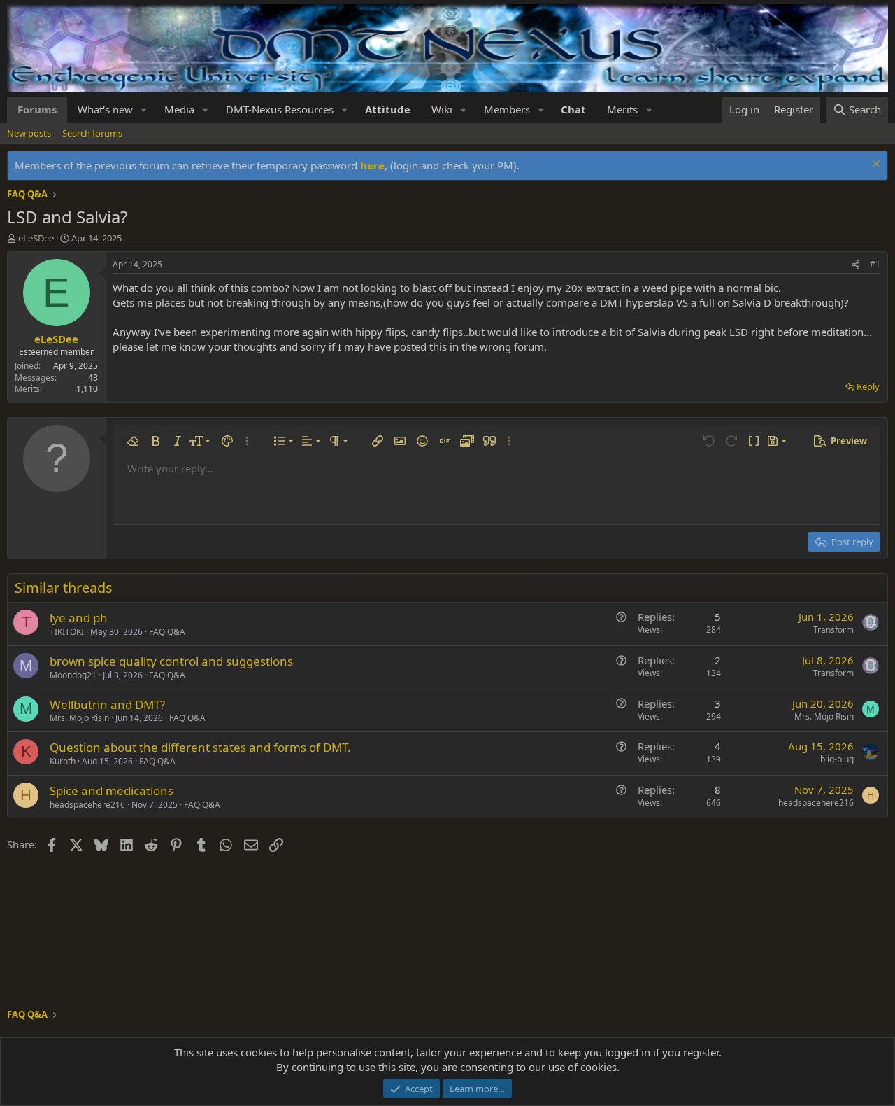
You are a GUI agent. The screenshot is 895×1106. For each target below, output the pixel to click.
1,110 (87, 389)
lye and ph (79, 618)
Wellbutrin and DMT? (107, 704)
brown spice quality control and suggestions (171, 661)
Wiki (441, 109)
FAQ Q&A (167, 632)
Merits (622, 109)
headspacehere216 (87, 805)
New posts (29, 133)
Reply (868, 386)
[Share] (856, 265)
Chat (573, 109)
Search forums (92, 133)
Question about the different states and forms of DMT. (200, 747)
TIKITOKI (67, 632)
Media (179, 109)
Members (507, 109)
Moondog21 (73, 675)
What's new (105, 109)
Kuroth (63, 761)
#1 (875, 264)
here (372, 165)
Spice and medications (111, 791)
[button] (144, 109)
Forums (37, 109)
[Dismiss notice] (874, 165)
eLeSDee (36, 238)
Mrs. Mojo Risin (79, 718)
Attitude (387, 109)
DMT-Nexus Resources (280, 109)
